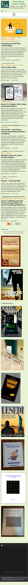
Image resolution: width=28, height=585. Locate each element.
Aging (2, 65)
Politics (20, 37)
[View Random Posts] (2, 11)
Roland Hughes (6, 60)
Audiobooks (4, 127)
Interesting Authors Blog (18, 2)
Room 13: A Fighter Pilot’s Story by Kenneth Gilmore (14, 105)
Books (8, 102)
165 (17, 224)
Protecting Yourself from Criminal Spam (11, 45)
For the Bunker (12, 37)
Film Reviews (4, 178)
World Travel (22, 198)
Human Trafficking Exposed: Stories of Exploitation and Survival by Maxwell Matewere (13, 203)
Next (19, 224)
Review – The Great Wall (10, 181)
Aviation (3, 102)
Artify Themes (20, 580)
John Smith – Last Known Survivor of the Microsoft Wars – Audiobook (14, 132)
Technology (11, 39)
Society (20, 65)
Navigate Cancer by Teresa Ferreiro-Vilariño (11, 156)
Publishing (4, 39)
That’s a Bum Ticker (9, 67)
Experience (4, 37)
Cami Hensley (5, 122)
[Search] (5, 11)
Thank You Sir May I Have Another (10, 41)
